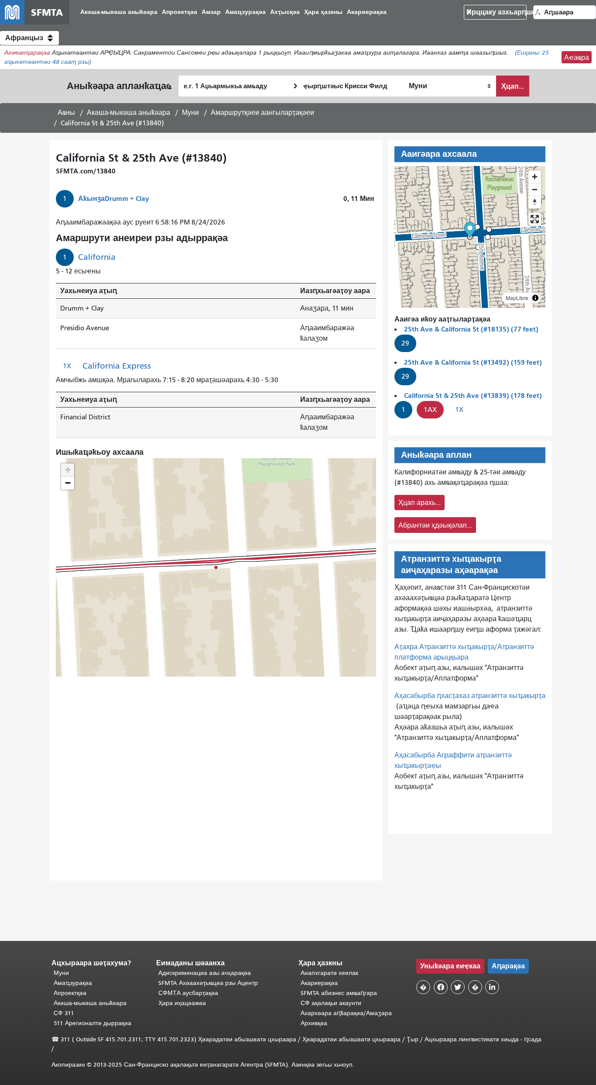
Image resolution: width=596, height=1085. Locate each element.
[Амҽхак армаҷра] (534, 189)
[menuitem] (119, 12)
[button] (29, 38)
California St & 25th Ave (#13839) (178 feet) (473, 395)
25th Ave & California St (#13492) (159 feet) (473, 362)
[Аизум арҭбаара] (534, 176)
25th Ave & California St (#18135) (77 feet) (471, 329)
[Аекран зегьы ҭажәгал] (534, 219)
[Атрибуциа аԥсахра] (535, 298)
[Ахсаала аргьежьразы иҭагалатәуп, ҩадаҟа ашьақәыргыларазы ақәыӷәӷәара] (534, 202)
